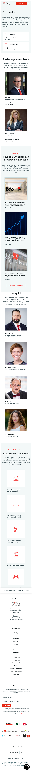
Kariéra (16, 644)
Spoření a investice (16, 660)
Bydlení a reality (16, 657)
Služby (16, 633)
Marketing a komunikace (9, 590)
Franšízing (16, 641)
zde (21, 713)
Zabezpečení (16, 663)
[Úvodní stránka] (6, 3)
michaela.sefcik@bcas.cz (12, 139)
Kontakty (16, 649)
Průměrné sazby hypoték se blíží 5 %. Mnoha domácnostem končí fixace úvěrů (15, 275)
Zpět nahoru (15, 752)
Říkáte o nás (16, 674)
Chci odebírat (6, 705)
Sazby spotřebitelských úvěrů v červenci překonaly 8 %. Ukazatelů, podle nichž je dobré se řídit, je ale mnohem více (15, 240)
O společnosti (16, 638)
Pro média (16, 647)
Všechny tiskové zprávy (16, 285)
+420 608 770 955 (9, 104)
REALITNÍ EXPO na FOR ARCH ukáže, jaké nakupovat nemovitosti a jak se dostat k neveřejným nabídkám (15, 204)
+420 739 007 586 (9, 141)
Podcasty (16, 677)
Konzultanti (16, 635)
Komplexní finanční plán (16, 668)
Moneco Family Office (16, 671)
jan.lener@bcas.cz (10, 103)
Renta (16, 665)
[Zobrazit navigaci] (28, 3)
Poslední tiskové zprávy (23, 590)
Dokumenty (16, 652)
